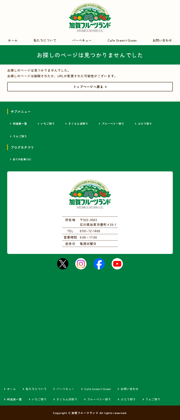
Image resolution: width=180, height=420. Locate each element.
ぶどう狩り (145, 123)
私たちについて (45, 40)
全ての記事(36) (22, 159)
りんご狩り (20, 136)
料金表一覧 (20, 123)
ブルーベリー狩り (113, 123)
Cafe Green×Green (122, 40)
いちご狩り (48, 123)
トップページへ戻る (88, 86)
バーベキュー (82, 40)
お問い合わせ (162, 40)
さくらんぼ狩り (78, 123)
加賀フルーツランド (90, 18)
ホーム (13, 40)
